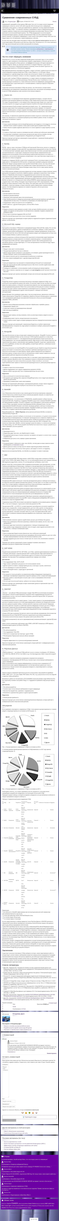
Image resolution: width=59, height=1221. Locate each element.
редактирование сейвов (25, 1207)
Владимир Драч (12, 21)
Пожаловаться (11, 1051)
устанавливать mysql (17, 444)
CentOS (14, 1203)
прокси (17, 1207)
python (30, 1205)
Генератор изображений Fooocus (19, 1164)
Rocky (40, 1205)
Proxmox (26, 1205)
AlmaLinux (4, 1203)
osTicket (14, 1205)
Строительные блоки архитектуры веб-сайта (16, 1133)
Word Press (9, 1207)
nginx (10, 1205)
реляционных (40, 49)
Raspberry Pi (35, 1205)
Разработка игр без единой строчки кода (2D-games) (18, 1027)
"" (25, 1159)
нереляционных (49, 49)
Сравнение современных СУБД (19, 1186)
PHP (22, 1205)
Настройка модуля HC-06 (17, 1171)
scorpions (47, 1205)
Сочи (13, 1207)
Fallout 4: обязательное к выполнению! (14, 1131)
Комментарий (53, 1003)
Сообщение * (5, 1064)
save (43, 1205)
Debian (30, 1203)
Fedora (34, 1203)
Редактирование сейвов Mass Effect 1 (21, 1195)
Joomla (42, 1203)
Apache (9, 1203)
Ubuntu (4, 1207)
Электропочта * (5, 1104)
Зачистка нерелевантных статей (12, 1141)
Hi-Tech (24, 1009)
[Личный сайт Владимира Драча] (8, 5)
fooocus (38, 1203)
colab (19, 1203)
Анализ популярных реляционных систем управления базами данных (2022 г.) (24, 1143)
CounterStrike (24, 1203)
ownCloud (18, 1205)
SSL (53, 1205)
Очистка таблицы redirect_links (12, 1149)
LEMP (49, 1203)
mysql (14, 1006)
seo (51, 1205)
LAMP (46, 1203)
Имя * (3, 1098)
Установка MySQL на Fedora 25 (12, 1147)
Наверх (3, 1153)
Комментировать (52, 1053)
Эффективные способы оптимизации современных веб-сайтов (20, 1145)
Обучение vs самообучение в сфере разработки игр (17, 1029)
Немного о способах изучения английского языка (17, 1026)
